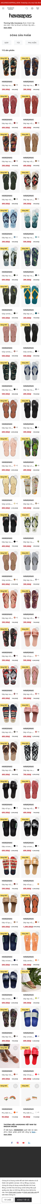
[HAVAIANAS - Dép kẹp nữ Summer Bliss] (31, 485)
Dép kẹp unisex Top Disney (12, 237)
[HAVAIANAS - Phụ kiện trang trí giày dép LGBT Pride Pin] (10, 1094)
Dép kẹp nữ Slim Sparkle (11, 123)
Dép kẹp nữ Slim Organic (11, 618)
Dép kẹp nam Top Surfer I (11, 276)
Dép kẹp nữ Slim (29, 999)
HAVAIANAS (7, 81)
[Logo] (10, 8)
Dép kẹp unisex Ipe (30, 466)
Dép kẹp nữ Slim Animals (11, 1037)
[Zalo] (29, 1143)
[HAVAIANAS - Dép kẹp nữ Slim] (31, 980)
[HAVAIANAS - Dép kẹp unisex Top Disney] (31, 181)
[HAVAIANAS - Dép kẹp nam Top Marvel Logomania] (10, 675)
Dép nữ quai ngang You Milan (13, 808)
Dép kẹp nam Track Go (31, 428)
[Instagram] (17, 1143)
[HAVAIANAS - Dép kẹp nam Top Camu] (10, 66)
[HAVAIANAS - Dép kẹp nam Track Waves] (31, 371)
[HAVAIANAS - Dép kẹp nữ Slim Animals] (31, 675)
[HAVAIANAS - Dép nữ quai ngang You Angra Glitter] (31, 637)
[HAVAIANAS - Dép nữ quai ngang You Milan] (31, 713)
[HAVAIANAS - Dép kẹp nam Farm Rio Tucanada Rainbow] (31, 751)
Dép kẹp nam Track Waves (12, 542)
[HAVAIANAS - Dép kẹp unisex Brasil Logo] (31, 295)
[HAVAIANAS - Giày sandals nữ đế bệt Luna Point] (10, 485)
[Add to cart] (15, 58)
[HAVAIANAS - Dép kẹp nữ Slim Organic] (10, 599)
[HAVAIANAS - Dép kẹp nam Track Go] (31, 409)
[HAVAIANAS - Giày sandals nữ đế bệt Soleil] (10, 333)
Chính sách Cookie (15, 1192)
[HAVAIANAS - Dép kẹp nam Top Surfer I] (31, 219)
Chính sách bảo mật (30, 1192)
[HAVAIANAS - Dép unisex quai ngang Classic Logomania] (31, 828)
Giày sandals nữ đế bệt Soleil (13, 352)
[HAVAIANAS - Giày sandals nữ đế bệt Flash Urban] (10, 295)
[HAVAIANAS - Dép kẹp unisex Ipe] (31, 447)
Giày (7, 43)
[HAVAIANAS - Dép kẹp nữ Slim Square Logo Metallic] (31, 105)
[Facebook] (12, 1143)
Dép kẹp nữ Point (8, 428)
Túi (18, 43)
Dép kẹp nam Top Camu (11, 85)
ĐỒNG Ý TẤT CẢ (23, 1200)
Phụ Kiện (32, 43)
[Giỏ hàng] (37, 8)
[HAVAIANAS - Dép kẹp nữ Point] (10, 409)
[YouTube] (23, 1143)
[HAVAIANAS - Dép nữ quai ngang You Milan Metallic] (31, 866)
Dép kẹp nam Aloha (30, 276)
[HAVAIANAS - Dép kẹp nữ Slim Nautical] (10, 713)
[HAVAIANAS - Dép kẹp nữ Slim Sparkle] (10, 105)
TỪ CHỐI (7, 1200)
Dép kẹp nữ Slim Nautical (11, 732)
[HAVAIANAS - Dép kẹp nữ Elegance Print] (10, 751)
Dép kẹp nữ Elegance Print (12, 770)
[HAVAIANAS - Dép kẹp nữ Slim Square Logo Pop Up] (31, 790)
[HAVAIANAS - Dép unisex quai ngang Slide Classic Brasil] (10, 828)
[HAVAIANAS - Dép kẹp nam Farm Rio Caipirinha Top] (31, 523)
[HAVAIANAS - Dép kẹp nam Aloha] (31, 257)
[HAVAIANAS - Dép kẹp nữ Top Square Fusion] (31, 904)
